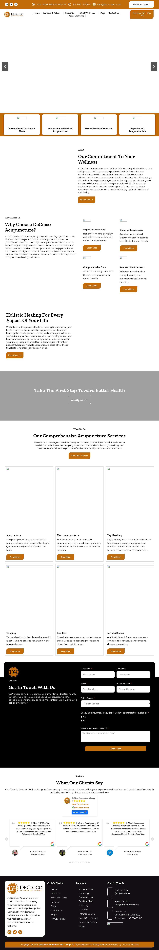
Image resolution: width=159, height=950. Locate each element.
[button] (5, 66)
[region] (79, 66)
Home (37, 13)
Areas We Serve (76, 15)
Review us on (78, 812)
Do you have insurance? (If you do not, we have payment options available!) (114, 713)
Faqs (102, 13)
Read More (15, 557)
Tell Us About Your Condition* (94, 729)
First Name (85, 669)
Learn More (92, 248)
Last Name (121, 669)
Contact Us (113, 13)
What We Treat (87, 13)
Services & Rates (51, 13)
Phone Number (123, 683)
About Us (69, 13)
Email (83, 683)
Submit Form (115, 748)
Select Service (87, 698)
